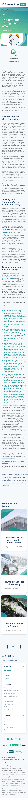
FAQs (5, 730)
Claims (6, 676)
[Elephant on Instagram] (8, 739)
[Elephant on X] (20, 739)
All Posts (14, 647)
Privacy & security (10, 757)
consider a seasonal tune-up (16, 334)
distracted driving (7, 283)
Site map (4, 762)
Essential (7, 666)
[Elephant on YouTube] (16, 739)
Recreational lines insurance (13, 710)
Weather (11, 9)
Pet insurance (8, 707)
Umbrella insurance (10, 704)
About (6, 719)
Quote (23, 4)
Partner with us (8, 727)
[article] (14, 530)
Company (7, 715)
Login (6, 673)
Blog (7, 9)
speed (15, 352)
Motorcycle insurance (10, 696)
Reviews (6, 722)
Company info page (19, 759)
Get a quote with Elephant (13, 457)
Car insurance (8, 688)
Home (2, 9)
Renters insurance (9, 693)
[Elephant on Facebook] (12, 739)
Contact (6, 678)
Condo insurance (9, 699)
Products (7, 684)
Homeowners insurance (11, 690)
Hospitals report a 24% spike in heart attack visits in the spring (14, 260)
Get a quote (8, 670)
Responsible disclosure (7, 759)
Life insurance (8, 701)
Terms (3, 757)
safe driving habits (7, 278)
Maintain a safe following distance (13, 387)
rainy (19, 380)
